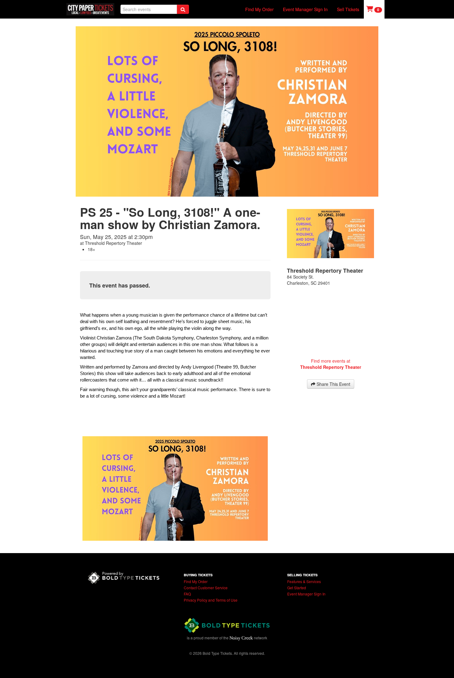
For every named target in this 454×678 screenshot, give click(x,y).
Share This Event (332, 384)
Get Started (296, 587)
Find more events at (330, 364)
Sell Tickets (348, 9)
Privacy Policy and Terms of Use (211, 600)
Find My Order (259, 9)
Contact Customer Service (206, 587)
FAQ (187, 593)
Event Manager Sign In (305, 9)
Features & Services (304, 581)
